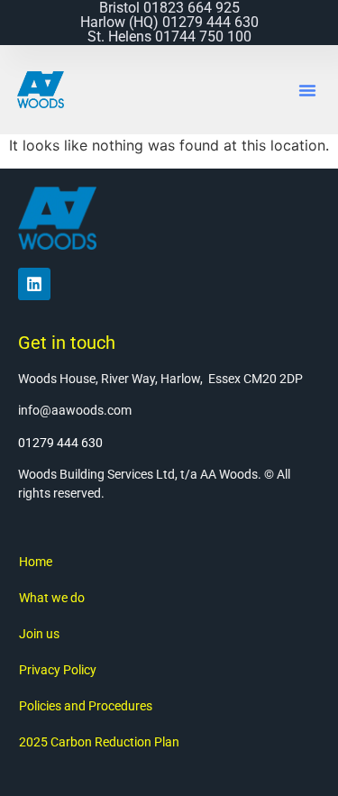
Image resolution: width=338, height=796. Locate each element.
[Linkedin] (34, 284)
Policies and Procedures (85, 706)
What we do (52, 597)
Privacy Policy (57, 670)
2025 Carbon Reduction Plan (99, 742)
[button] (307, 90)
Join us (39, 634)
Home (35, 561)
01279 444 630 (60, 442)
